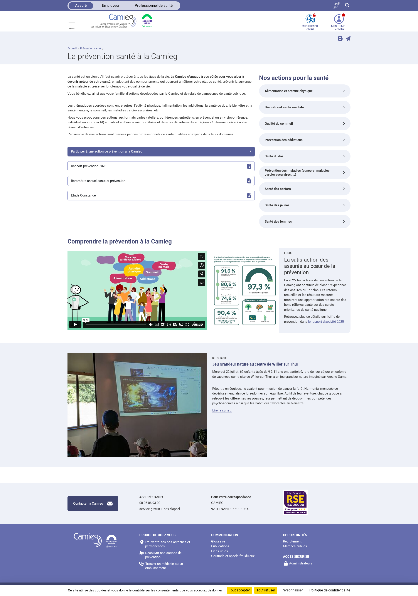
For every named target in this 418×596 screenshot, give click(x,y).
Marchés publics (295, 546)
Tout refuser (265, 590)
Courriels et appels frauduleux (233, 556)
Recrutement (292, 541)
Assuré (81, 5)
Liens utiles (219, 551)
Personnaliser (292, 590)
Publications (220, 546)
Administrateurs (300, 563)
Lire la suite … (222, 410)
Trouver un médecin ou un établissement (164, 566)
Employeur (111, 5)
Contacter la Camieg (88, 503)
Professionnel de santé (154, 5)
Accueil (72, 48)
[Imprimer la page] (338, 39)
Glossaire (218, 541)
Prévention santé (90, 48)
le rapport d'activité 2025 (326, 322)
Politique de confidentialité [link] (329, 590)
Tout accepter (239, 590)
